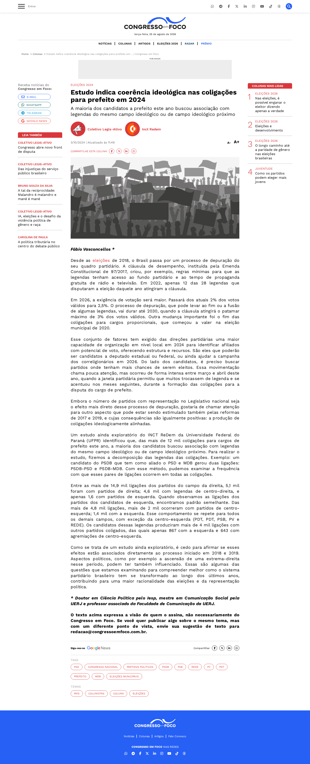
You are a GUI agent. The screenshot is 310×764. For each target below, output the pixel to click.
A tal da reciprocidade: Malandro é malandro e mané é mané (37, 194)
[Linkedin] (245, 6)
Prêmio (206, 43)
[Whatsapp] (212, 6)
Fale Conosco (177, 736)
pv (208, 666)
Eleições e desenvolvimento (269, 128)
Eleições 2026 (167, 43)
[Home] (155, 23)
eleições (100, 260)
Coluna (118, 693)
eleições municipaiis (124, 676)
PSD (76, 666)
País (77, 693)
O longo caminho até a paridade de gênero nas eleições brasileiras (272, 151)
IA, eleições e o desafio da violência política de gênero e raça (39, 220)
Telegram (34, 113)
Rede (194, 666)
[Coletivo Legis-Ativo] (78, 129)
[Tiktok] (270, 6)
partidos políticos (140, 666)
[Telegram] (220, 6)
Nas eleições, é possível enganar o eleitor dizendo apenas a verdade (270, 104)
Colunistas (96, 693)
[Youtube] (262, 6)
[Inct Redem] (132, 129)
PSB (180, 666)
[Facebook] (229, 6)
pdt (221, 666)
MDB (98, 676)
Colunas (125, 43)
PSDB (165, 666)
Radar (189, 43)
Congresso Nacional (103, 666)
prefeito (80, 676)
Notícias (105, 43)
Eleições (139, 693)
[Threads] (279, 6)
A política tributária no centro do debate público (39, 244)
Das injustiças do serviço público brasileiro (38, 171)
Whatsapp (34, 105)
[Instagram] (253, 6)
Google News (37, 121)
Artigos (144, 43)
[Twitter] (237, 6)
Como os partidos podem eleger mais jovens (270, 177)
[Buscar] (289, 6)
